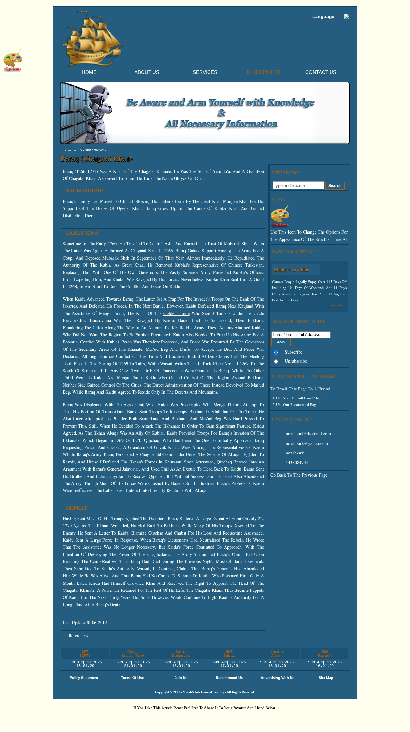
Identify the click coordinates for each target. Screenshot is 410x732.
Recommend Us (229, 678)
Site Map (326, 678)
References (78, 635)
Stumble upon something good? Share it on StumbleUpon (187, 718)
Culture (85, 149)
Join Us (181, 678)
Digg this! (129, 718)
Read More (338, 305)
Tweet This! (149, 718)
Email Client (313, 397)
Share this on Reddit (168, 718)
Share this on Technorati (225, 718)
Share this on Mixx (206, 718)
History (99, 149)
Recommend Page (303, 404)
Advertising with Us (277, 678)
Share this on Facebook (283, 718)
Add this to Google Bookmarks (110, 718)
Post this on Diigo (264, 718)
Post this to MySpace (302, 718)
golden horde (176, 313)
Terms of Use (132, 678)
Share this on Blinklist (245, 718)
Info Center (69, 149)
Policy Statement (84, 678)
